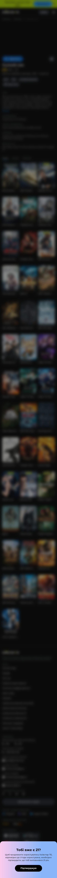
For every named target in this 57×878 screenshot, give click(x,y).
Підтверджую (28, 868)
